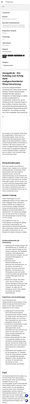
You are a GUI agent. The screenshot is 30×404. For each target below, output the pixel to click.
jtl (23, 55)
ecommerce (10, 55)
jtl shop (4, 57)
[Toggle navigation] (2, 2)
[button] (21, 2)
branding (5, 55)
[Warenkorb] (27, 2)
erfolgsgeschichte (18, 55)
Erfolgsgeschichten (8, 65)
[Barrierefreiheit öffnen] (26, 395)
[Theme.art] (9, 2)
